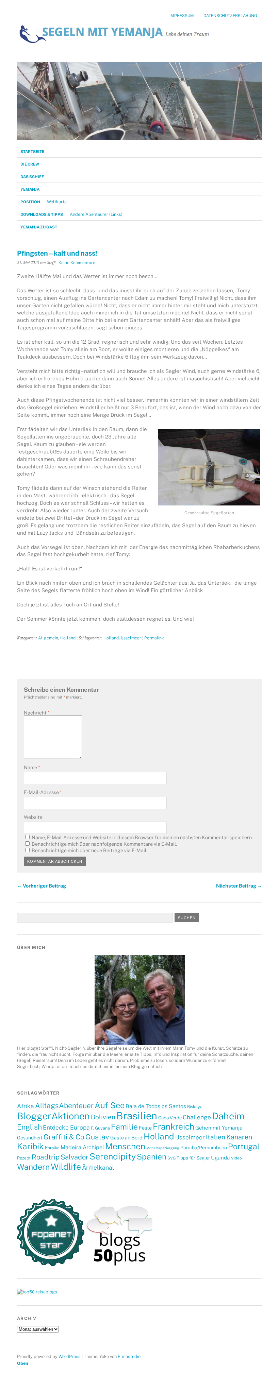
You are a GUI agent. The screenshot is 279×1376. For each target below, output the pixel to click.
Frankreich (173, 1127)
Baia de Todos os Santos (156, 1106)
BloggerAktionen (53, 1116)
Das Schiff (32, 176)
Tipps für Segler (193, 1157)
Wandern (33, 1166)
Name (32, 767)
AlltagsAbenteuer (64, 1105)
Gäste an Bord (126, 1137)
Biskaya (194, 1106)
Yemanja (29, 189)
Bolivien (103, 1117)
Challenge (197, 1117)
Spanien (151, 1156)
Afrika (25, 1106)
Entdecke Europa (66, 1127)
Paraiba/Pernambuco (203, 1147)
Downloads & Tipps (41, 214)
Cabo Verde (170, 1117)
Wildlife (66, 1167)
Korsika (52, 1147)
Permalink (154, 637)
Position (30, 202)
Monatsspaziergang (162, 1148)
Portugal (244, 1146)
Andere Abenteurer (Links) (96, 214)
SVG (171, 1158)
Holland (68, 637)
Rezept (24, 1157)
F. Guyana (100, 1128)
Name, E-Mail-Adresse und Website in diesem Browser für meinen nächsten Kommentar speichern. (142, 837)
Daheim (228, 1116)
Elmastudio (129, 1356)
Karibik (30, 1146)
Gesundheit (30, 1137)
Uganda (220, 1157)
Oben (22, 1363)
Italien (215, 1137)
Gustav (97, 1137)
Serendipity (112, 1156)
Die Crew (29, 164)
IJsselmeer (131, 637)
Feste (145, 1128)
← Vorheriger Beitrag (41, 886)
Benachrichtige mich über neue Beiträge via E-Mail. (89, 850)
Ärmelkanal (98, 1167)
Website (33, 817)
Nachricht (36, 713)
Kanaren (239, 1137)
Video (236, 1158)
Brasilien (136, 1116)
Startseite (32, 151)
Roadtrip (46, 1157)
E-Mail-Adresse (43, 792)
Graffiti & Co (64, 1137)
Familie (124, 1126)
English (29, 1127)
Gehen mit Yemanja (219, 1127)
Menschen (125, 1146)
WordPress (70, 1356)
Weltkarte (57, 201)
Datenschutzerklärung (230, 15)
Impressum (181, 15)
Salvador (74, 1157)
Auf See (110, 1105)
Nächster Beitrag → (239, 886)
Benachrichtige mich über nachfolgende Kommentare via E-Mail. (104, 844)
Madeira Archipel (82, 1147)
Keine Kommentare (77, 262)
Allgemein (48, 637)
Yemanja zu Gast (38, 227)
